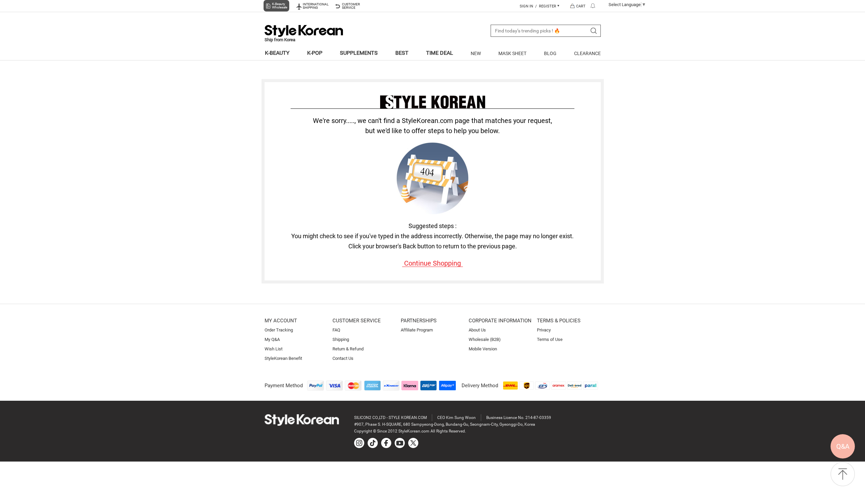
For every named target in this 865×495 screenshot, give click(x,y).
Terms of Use (550, 339)
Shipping (340, 339)
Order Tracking (279, 329)
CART (581, 6)
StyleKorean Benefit (283, 358)
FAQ (336, 329)
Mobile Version (483, 348)
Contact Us (342, 358)
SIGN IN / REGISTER (538, 6)
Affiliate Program (417, 329)
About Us (477, 329)
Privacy (544, 329)
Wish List (273, 348)
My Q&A (272, 339)
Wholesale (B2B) (485, 339)
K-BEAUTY (277, 53)
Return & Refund (348, 348)
